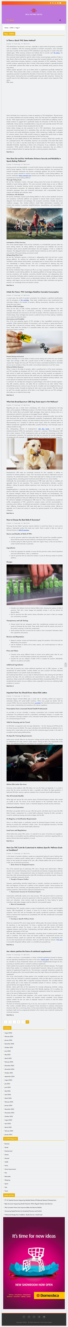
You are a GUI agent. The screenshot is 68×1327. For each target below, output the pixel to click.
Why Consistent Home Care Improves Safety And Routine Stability (23, 1207)
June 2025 (8, 1051)
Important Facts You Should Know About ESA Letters (27, 692)
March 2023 (8, 1127)
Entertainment (8, 1151)
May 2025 (7, 1055)
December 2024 (9, 1066)
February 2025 (9, 1062)
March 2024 (8, 1098)
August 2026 (8, 1033)
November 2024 (9, 1069)
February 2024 (9, 1102)
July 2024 (7, 1084)
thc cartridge (25, 300)
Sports (6, 1184)
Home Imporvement (10, 1169)
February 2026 (9, 1036)
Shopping (7, 1180)
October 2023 (9, 1116)
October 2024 (9, 1073)
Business (7, 1144)
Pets (6, 1173)
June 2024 (8, 1087)
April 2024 (8, 1095)
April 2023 (8, 1124)
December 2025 (9, 1044)
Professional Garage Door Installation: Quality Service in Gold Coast (23, 1215)
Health (6, 1162)
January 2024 (8, 1105)
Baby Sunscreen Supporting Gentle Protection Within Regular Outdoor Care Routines (29, 1204)
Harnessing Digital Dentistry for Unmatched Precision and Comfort (23, 1211)
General (7, 1158)
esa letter (38, 703)
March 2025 (8, 1058)
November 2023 (9, 1113)
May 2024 (7, 1091)
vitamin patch (45, 960)
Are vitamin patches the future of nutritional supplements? (29, 951)
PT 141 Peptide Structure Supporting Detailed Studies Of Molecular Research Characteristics (30, 1200)
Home (6, 1166)
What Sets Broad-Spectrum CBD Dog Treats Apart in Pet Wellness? (32, 401)
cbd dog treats (43, 429)
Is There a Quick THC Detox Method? (21, 40)
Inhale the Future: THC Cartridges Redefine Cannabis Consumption (33, 292)
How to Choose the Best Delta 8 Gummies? (23, 520)
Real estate (8, 1176)
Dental (6, 1147)
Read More (10, 152)
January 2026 (8, 1040)
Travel (6, 1191)
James (9, 44)
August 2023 (8, 1120)
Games (7, 1155)
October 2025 (9, 1047)
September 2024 (9, 1076)
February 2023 (9, 1131)
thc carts (60, 940)
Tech (6, 1187)
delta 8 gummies (24, 530)
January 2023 (8, 1135)
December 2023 (9, 1109)
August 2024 (8, 1080)
